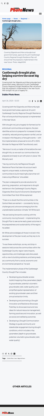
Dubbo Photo (10, 358)
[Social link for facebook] (5, 3)
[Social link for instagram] (7, 3)
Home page (6, 18)
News (16, 18)
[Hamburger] (40, 13)
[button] (29, 101)
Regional (24, 18)
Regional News (21, 358)
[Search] (2, 4)
